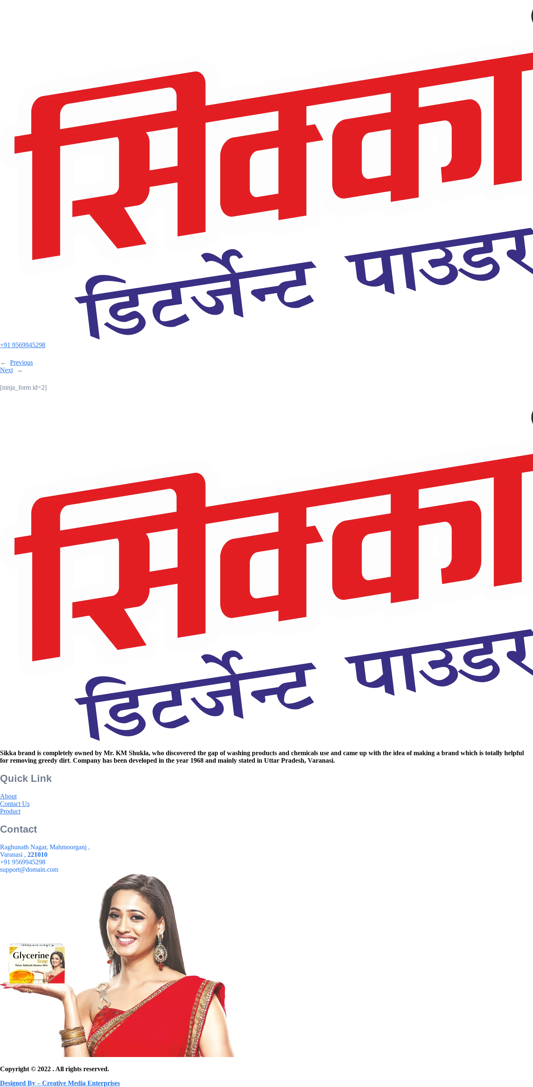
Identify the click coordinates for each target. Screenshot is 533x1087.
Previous (21, 362)
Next (6, 369)
